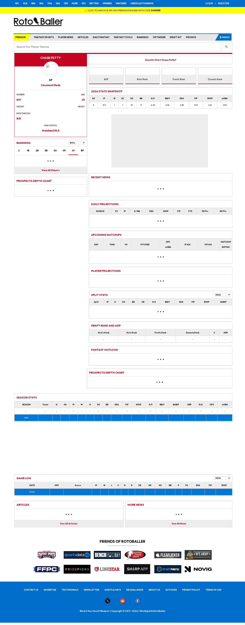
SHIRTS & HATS (112, 589)
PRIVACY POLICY (191, 589)
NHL (41, 3)
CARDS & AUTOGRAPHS (141, 3)
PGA (50, 3)
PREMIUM (20, 37)
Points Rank (179, 79)
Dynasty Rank (215, 79)
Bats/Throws (23, 113)
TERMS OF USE (213, 589)
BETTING (94, 3)
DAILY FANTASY (101, 37)
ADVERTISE (50, 589)
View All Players (51, 170)
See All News (179, 523)
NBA (33, 3)
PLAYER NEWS (65, 37)
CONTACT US (31, 589)
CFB (66, 3)
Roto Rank (142, 79)
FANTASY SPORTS (44, 37)
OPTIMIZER (159, 37)
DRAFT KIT (176, 37)
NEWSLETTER (91, 589)
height (81, 106)
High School (50, 125)
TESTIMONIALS (70, 589)
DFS (84, 3)
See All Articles (69, 523)
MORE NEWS (136, 504)
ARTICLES (83, 37)
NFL (17, 3)
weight (20, 106)
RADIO (226, 37)
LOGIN (209, 3)
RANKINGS (142, 37)
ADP (106, 79)
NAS (58, 3)
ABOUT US (154, 589)
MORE (75, 3)
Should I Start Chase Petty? (160, 59)
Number (20, 94)
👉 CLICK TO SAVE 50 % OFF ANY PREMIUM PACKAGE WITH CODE (122, 10)
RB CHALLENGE (134, 589)
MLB (25, 3)
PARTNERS (121, 3)
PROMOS (191, 37)
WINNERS (107, 3)
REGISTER (223, 3)
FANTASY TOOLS (123, 37)
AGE (83, 94)
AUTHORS (171, 589)
